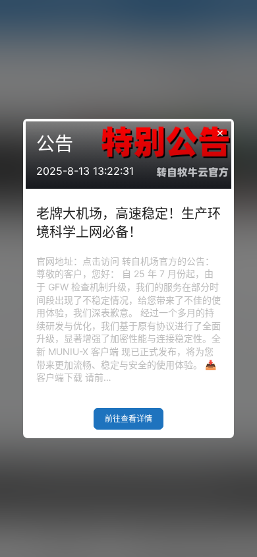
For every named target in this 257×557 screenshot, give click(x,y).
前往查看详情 (128, 419)
